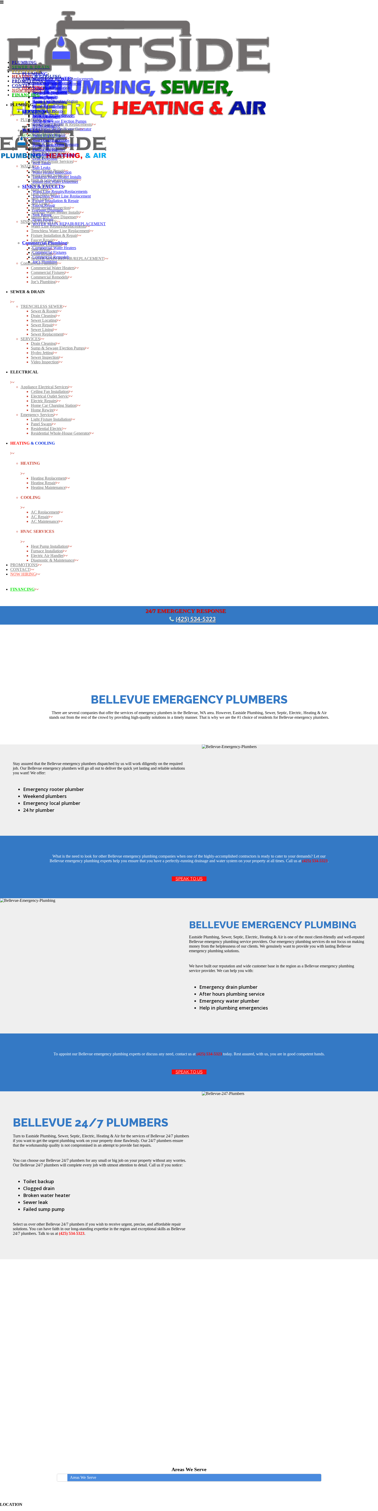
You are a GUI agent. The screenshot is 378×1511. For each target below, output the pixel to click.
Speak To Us (189, 878)
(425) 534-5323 (196, 619)
